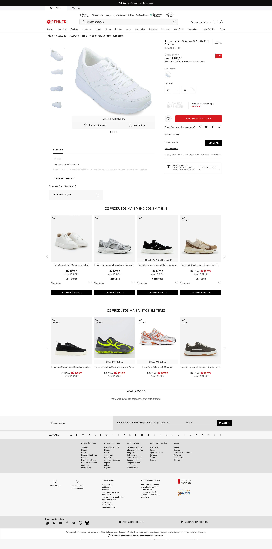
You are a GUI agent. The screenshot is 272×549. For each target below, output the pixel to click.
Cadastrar (224, 423)
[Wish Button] (168, 118)
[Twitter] (74, 523)
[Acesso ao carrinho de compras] (221, 22)
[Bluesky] (87, 523)
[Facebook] (67, 523)
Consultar (209, 167)
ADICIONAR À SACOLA (71, 292)
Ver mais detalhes (62, 178)
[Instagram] (47, 523)
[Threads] (80, 523)
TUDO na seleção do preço (136, 3)
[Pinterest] (54, 523)
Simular (214, 143)
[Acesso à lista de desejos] (215, 22)
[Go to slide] (110, 132)
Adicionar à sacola (198, 119)
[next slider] (46, 256)
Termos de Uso (125, 532)
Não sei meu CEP (171, 149)
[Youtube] (60, 523)
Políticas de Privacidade (108, 532)
